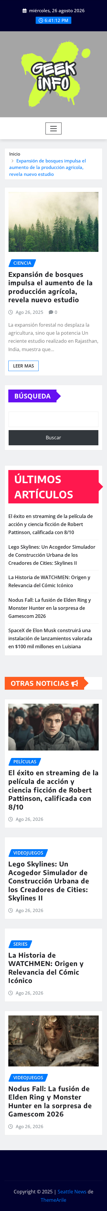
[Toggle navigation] (53, 128)
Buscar (53, 437)
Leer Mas (23, 366)
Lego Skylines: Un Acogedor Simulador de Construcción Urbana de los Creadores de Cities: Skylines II (51, 555)
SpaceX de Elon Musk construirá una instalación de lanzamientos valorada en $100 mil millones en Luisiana (50, 638)
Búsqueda (32, 395)
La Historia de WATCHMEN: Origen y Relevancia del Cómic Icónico (46, 968)
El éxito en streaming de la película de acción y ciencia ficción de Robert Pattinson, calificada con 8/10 (50, 524)
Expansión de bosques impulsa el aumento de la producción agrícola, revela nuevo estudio (47, 167)
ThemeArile (53, 1200)
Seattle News (72, 1191)
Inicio (14, 154)
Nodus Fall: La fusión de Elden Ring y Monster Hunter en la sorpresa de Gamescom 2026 (49, 608)
